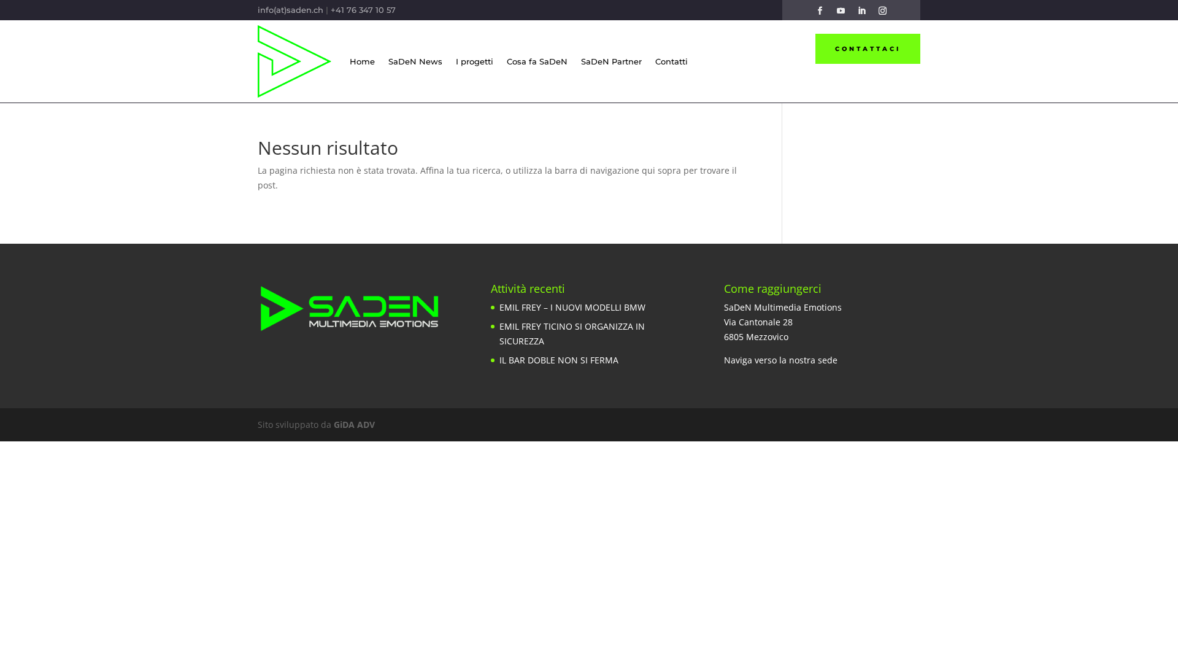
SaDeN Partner (611, 61)
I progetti (474, 61)
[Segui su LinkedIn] (861, 11)
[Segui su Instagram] (882, 11)
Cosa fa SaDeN (537, 61)
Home (362, 61)
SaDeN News (415, 61)
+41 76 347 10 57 (363, 10)
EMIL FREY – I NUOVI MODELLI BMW (572, 307)
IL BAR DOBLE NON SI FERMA (558, 360)
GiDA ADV (354, 424)
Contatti (671, 61)
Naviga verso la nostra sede (780, 360)
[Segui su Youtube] (841, 11)
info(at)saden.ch (290, 10)
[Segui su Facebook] (820, 11)
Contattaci (868, 49)
